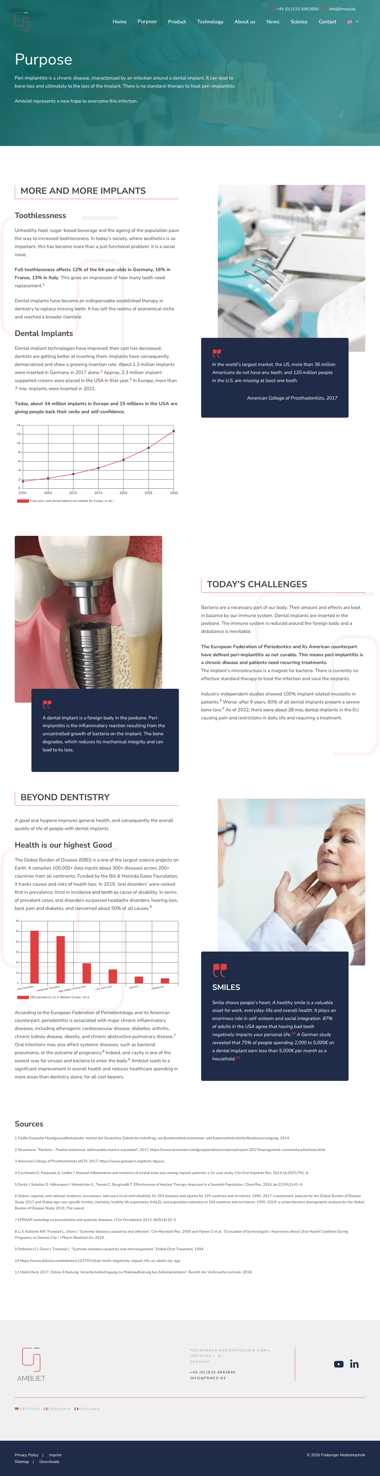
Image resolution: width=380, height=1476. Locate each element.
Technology (210, 21)
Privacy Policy (26, 1455)
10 (293, 1033)
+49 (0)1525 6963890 (297, 9)
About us (245, 21)
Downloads (50, 1461)
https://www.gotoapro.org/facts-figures (132, 1161)
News (273, 21)
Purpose (147, 21)
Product (177, 21)
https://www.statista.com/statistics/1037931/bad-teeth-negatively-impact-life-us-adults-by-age (100, 1260)
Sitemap (22, 1461)
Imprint (55, 1455)
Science (299, 21)
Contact (327, 21)
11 (238, 1057)
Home (120, 21)
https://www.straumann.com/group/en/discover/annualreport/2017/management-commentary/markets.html (237, 1149)
